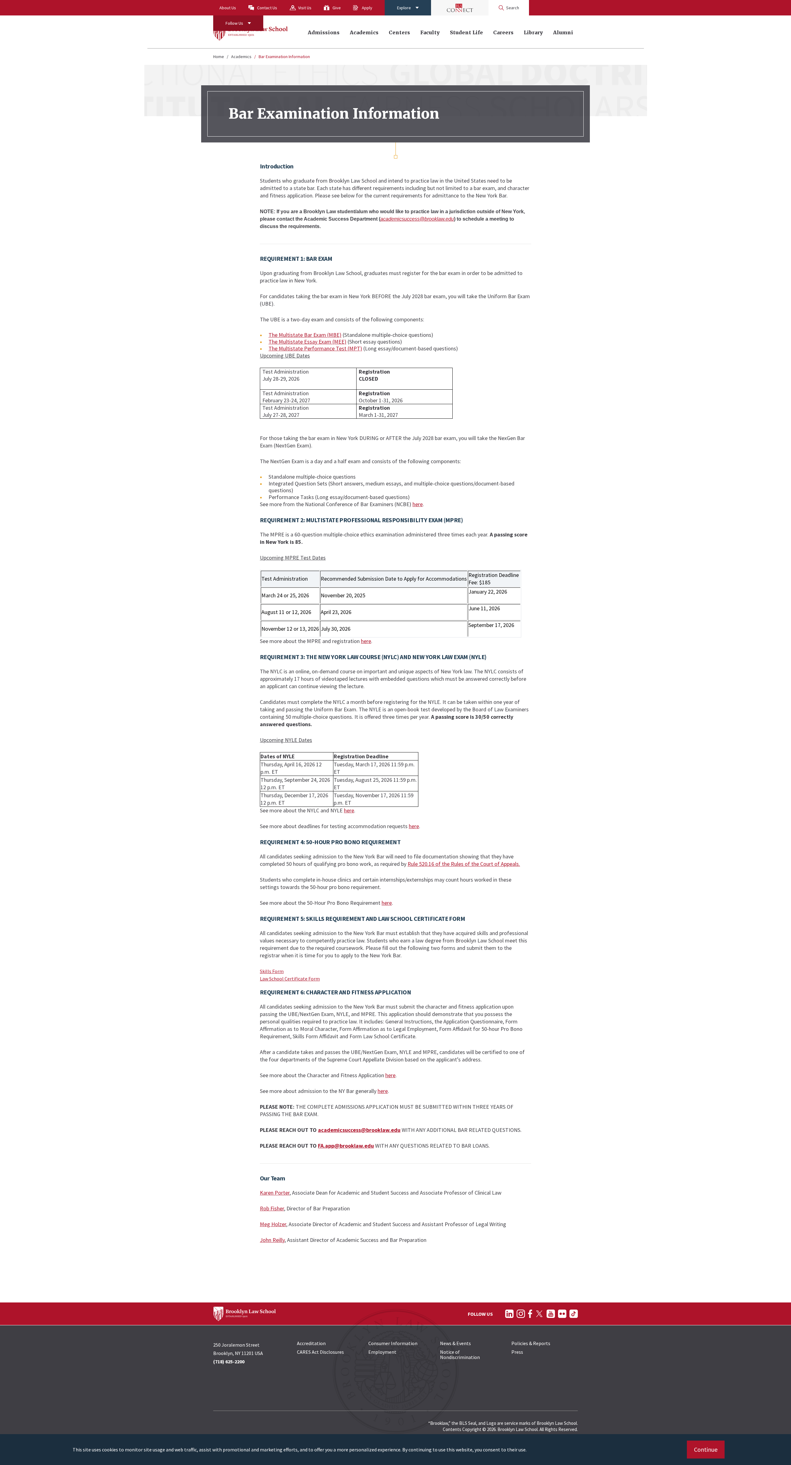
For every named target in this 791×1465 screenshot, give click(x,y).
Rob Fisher (272, 1208)
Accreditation (311, 1343)
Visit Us (304, 8)
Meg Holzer (273, 1224)
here (417, 504)
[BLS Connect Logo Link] (460, 7)
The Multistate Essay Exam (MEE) (307, 341)
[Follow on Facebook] (530, 1314)
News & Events (455, 1343)
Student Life (466, 32)
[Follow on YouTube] (551, 1314)
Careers (503, 32)
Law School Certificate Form (290, 979)
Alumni (563, 32)
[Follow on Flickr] (562, 1314)
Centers (399, 32)
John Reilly (272, 1239)
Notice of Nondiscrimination (460, 1354)
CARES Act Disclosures (320, 1352)
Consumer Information (392, 1343)
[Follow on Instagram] (521, 1314)
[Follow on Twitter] (539, 1314)
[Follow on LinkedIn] (509, 1314)
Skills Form (272, 971)
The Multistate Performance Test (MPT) (315, 348)
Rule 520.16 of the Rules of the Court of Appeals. (464, 863)
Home (218, 56)
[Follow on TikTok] (573, 1314)
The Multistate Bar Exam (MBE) (305, 334)
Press (517, 1352)
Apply (367, 8)
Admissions (324, 32)
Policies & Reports (530, 1343)
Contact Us (267, 8)
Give (336, 8)
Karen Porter (275, 1192)
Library (533, 32)
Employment (382, 1352)
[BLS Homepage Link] (250, 31)
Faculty (430, 32)
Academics (364, 32)
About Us (227, 8)
